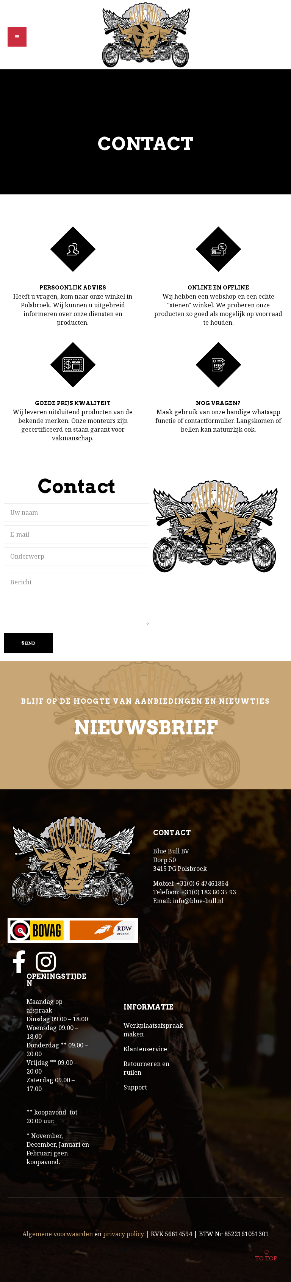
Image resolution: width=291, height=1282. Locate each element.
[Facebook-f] (19, 961)
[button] (17, 37)
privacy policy (123, 1234)
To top (266, 1258)
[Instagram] (45, 961)
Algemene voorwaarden (57, 1234)
